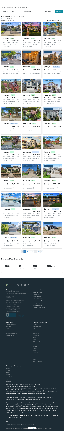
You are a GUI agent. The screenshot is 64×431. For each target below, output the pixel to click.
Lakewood (35, 352)
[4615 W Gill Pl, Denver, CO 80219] (11, 114)
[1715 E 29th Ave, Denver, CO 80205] (11, 171)
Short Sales (8, 326)
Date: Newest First (56, 20)
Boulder (35, 357)
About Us (8, 368)
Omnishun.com (31, 424)
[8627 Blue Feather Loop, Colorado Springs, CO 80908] (31, 86)
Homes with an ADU (38, 300)
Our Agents (8, 370)
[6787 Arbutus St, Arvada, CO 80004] (31, 228)
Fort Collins (35, 344)
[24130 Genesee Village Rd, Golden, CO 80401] (31, 199)
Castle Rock (36, 335)
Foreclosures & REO (11, 324)
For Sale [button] (4, 11)
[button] (2, 2)
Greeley (35, 348)
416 (38, 252)
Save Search (59, 11)
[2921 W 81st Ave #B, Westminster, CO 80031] (11, 57)
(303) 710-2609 (10, 296)
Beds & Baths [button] (27, 11)
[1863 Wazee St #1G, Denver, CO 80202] (52, 57)
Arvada (34, 355)
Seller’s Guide (9, 377)
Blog (7, 379)
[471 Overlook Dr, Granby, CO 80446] (11, 86)
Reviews (8, 372)
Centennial (35, 324)
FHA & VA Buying (10, 335)
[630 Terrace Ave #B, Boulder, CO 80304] (31, 143)
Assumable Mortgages (11, 333)
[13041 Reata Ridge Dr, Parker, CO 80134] (52, 171)
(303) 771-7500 (10, 297)
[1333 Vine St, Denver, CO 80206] (31, 29)
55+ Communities (37, 305)
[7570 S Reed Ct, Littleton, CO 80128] (52, 199)
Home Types (36, 294)
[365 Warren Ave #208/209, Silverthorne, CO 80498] (11, 199)
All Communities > (37, 361)
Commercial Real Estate (39, 307)
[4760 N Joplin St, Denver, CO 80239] (52, 86)
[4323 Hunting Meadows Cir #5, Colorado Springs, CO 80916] (11, 143)
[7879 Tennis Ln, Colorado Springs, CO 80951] (11, 29)
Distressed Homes (10, 331)
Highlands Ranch (37, 326)
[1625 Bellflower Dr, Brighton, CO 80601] (31, 171)
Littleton (35, 328)
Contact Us (8, 381)
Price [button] (13, 11)
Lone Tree (35, 331)
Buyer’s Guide (9, 374)
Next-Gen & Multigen (38, 298)
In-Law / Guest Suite (38, 303)
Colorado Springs (37, 341)
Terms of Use (26, 412)
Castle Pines (36, 333)
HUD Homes (9, 328)
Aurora (34, 350)
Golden (34, 359)
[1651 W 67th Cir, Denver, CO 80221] (52, 114)
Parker (34, 337)
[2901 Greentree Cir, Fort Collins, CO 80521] (52, 143)
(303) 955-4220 (18, 302)
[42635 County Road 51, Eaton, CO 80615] (52, 228)
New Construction (37, 296)
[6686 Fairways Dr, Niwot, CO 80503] (31, 114)
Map (33, 428)
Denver (34, 339)
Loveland (35, 346)
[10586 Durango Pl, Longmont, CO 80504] (11, 228)
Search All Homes (37, 292)
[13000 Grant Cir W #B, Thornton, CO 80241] (31, 57)
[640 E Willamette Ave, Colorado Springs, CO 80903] (52, 29)
